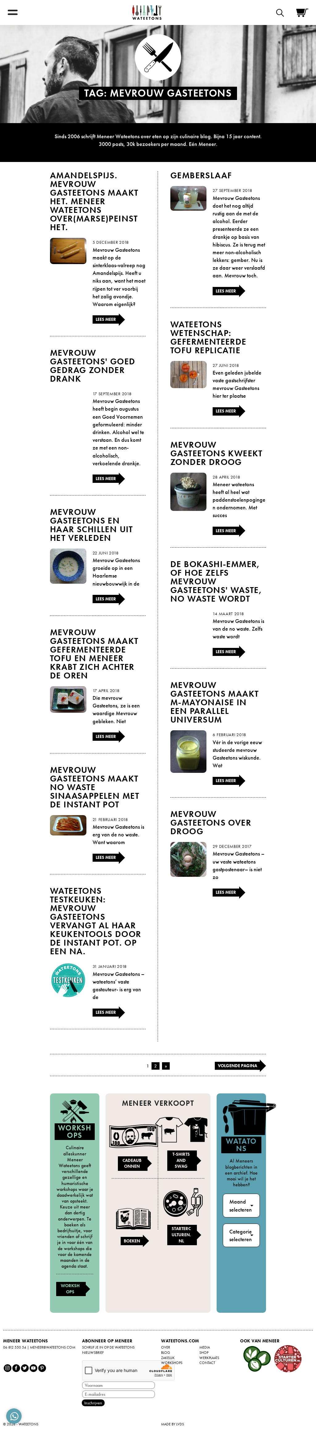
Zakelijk (168, 1357)
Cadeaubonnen (132, 1163)
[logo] (146, 12)
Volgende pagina (237, 1065)
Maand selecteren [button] (240, 1205)
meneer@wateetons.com (52, 1347)
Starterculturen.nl (181, 1234)
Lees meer (106, 319)
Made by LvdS (172, 1424)
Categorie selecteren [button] (240, 1235)
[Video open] (281, 12)
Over (165, 1347)
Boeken (132, 1241)
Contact (207, 1362)
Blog (165, 1352)
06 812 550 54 (14, 1347)
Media (204, 1347)
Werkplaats (209, 1357)
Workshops (70, 1289)
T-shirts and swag (181, 1160)
